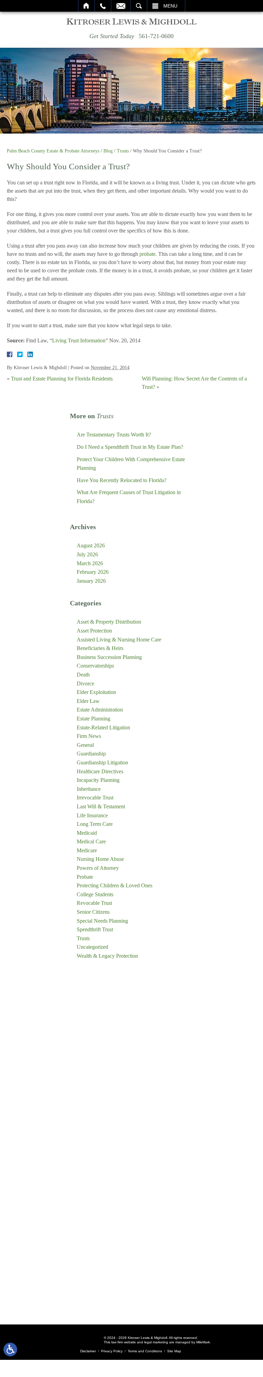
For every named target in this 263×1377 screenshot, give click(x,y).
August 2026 (91, 545)
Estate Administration (100, 710)
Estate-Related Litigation (103, 727)
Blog (108, 150)
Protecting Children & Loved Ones (114, 885)
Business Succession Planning (109, 657)
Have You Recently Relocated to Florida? (121, 480)
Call (103, 6)
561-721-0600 (156, 36)
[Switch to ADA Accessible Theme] (10, 1349)
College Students (95, 894)
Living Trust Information (78, 340)
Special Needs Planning (102, 921)
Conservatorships (95, 666)
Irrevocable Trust (95, 797)
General (85, 745)
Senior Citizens (93, 912)
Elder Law (88, 701)
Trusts (123, 150)
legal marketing (156, 1342)
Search (139, 6)
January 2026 (91, 581)
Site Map (174, 1351)
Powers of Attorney (98, 868)
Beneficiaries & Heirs (100, 648)
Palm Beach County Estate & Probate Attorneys (53, 150)
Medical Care (91, 841)
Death (83, 675)
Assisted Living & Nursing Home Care (119, 639)
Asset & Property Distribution (109, 622)
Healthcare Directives (100, 771)
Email (120, 6)
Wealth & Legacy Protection (107, 956)
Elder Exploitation (96, 692)
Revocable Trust (94, 903)
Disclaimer (88, 1351)
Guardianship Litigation (102, 762)
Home (86, 6)
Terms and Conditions (145, 1351)
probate (147, 254)
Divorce (85, 683)
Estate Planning (93, 718)
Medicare (87, 850)
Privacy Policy (112, 1351)
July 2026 (87, 554)
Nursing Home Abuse (100, 859)
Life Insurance (92, 815)
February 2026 (93, 572)
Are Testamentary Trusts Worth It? (114, 434)
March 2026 (90, 563)
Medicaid (87, 833)
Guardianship (91, 753)
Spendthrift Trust (95, 929)
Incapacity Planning (98, 780)
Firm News (89, 736)
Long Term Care (95, 824)
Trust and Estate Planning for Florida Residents (62, 379)
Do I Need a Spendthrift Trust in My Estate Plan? (130, 447)
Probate (85, 877)
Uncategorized (92, 947)
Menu (170, 6)
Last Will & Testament (101, 806)
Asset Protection (94, 631)
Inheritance (89, 789)
